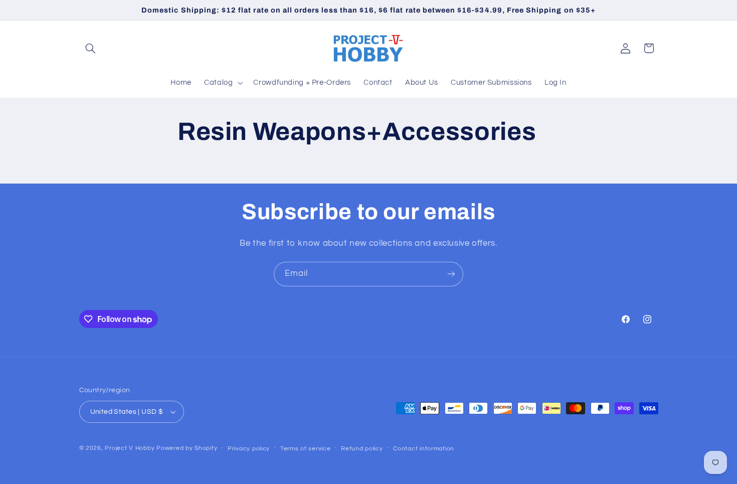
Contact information (423, 448)
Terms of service (305, 448)
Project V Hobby (129, 448)
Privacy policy (249, 448)
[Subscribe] (451, 274)
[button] (90, 48)
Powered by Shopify (186, 448)
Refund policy (362, 448)
